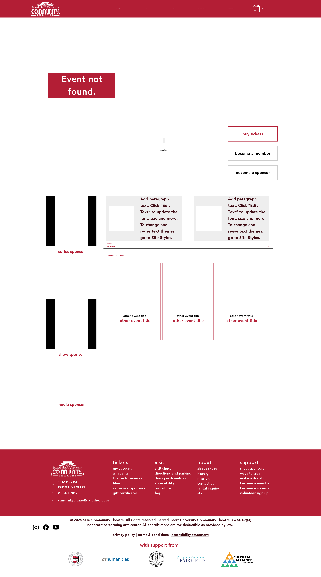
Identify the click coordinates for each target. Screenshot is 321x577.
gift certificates (125, 493)
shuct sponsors (252, 468)
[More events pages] (121, 8)
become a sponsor (255, 488)
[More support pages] (233, 8)
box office (163, 488)
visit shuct (163, 468)
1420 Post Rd (67, 482)
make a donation (254, 478)
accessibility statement (190, 534)
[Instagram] (36, 527)
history (203, 473)
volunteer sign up (254, 493)
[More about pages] (174, 8)
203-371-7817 (67, 493)
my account (122, 468)
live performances (127, 478)
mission (203, 478)
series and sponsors (129, 488)
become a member (255, 483)
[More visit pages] (147, 8)
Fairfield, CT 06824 (71, 486)
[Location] (53, 500)
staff (201, 493)
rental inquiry (208, 488)
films (117, 483)
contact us (205, 483)
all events (120, 473)
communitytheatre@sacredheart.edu (83, 500)
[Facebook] (46, 527)
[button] (253, 134)
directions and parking (173, 473)
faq (157, 493)
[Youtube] (56, 527)
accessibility (164, 483)
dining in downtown (171, 478)
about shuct (207, 468)
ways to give (250, 473)
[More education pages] (205, 8)
